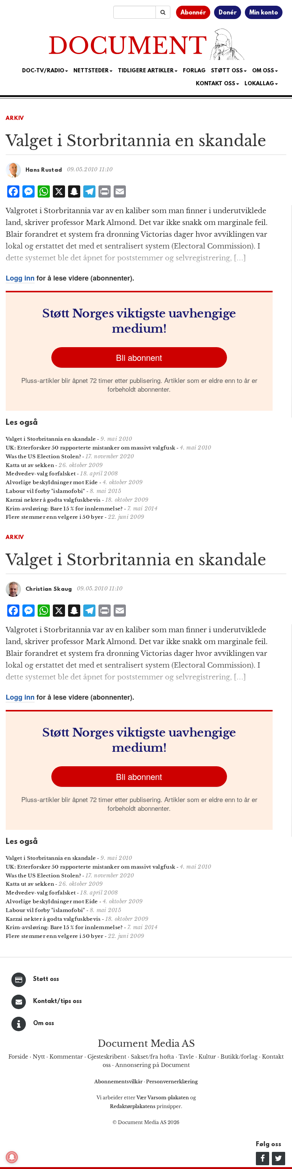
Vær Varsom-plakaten (162, 1097)
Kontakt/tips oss (57, 1001)
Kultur (207, 1056)
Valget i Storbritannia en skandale (51, 439)
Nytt (39, 1056)
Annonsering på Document (152, 1065)
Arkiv (15, 118)
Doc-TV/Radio (43, 71)
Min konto (263, 13)
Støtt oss (46, 979)
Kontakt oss (215, 84)
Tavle (186, 1056)
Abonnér (193, 13)
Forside (18, 1056)
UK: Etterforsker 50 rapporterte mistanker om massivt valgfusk (90, 448)
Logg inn (20, 278)
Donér (227, 13)
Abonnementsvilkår (119, 1081)
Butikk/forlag (239, 1056)
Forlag (194, 71)
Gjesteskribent (106, 1056)
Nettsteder (91, 71)
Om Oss (263, 71)
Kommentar (66, 1056)
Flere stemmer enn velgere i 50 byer (54, 517)
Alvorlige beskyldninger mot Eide (52, 482)
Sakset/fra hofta (152, 1056)
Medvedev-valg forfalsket (41, 473)
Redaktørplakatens (133, 1106)
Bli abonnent (139, 357)
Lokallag (259, 84)
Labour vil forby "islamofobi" (45, 491)
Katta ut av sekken (30, 465)
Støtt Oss (227, 71)
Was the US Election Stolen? (43, 456)
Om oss (43, 1023)
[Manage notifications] (12, 1157)
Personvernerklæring (172, 1081)
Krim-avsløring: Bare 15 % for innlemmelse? (64, 509)
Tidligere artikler (146, 71)
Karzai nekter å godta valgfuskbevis (53, 500)
